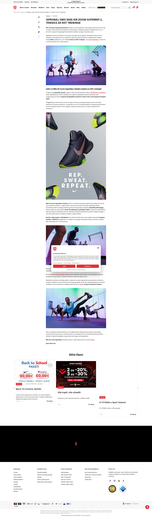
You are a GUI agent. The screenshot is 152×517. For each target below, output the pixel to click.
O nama (15, 472)
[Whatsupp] (38, 22)
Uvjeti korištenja (17, 477)
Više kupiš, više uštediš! (69, 392)
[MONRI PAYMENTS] (16, 506)
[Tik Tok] (123, 480)
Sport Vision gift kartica (91, 472)
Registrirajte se (134, 2)
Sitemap (15, 491)
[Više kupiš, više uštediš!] (76, 374)
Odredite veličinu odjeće (67, 484)
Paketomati (88, 477)
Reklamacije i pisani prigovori (44, 482)
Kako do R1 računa (66, 479)
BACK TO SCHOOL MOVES (28, 389)
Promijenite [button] (135, 503)
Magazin (23, 12)
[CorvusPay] (46, 504)
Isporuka (39, 477)
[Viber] (38, 27)
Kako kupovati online (66, 475)
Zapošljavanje (17, 486)
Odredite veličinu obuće (67, 482)
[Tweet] (38, 32)
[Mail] (38, 36)
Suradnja (15, 482)
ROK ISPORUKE (76, 1)
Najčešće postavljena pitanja (44, 475)
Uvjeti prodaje (17, 475)
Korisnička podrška (42, 472)
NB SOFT (79, 515)
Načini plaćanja (65, 472)
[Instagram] (114, 480)
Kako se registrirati (66, 477)
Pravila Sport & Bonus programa (93, 475)
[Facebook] (38, 17)
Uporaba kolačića (17, 489)
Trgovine (15, 484)
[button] (29, 7)
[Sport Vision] (15, 7)
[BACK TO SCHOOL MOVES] (34, 372)
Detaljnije (50, 401)
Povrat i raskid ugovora (43, 479)
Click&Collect (88, 479)
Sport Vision (16, 12)
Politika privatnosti (18, 479)
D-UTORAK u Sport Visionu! (112, 402)
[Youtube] (119, 480)
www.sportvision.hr (69, 515)
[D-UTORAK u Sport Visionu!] (118, 379)
